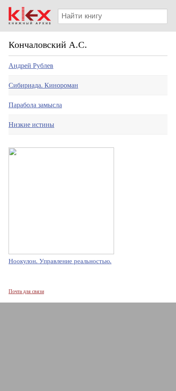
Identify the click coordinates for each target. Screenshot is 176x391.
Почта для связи (26, 291)
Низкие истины (31, 124)
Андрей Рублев (31, 65)
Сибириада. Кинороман (43, 85)
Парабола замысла (35, 105)
